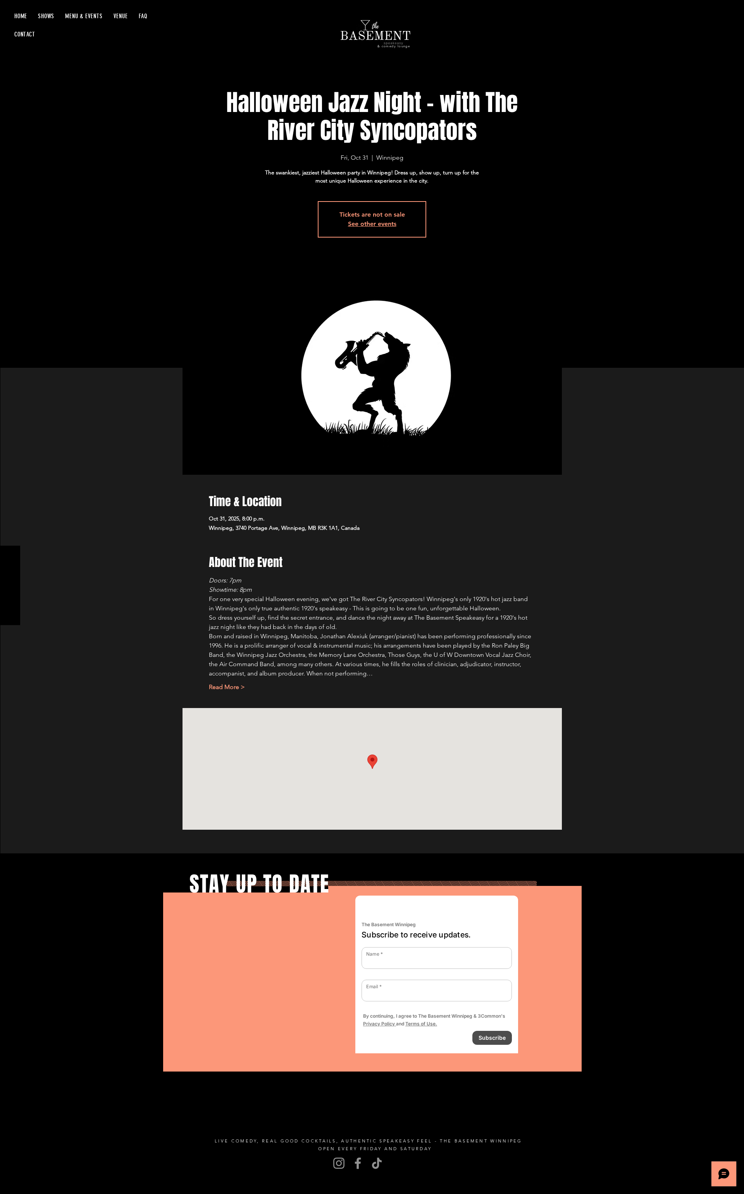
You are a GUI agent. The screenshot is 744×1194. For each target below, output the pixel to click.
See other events (372, 223)
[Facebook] (357, 1163)
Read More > (227, 687)
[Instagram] (338, 1163)
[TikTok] (376, 1163)
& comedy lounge (393, 46)
